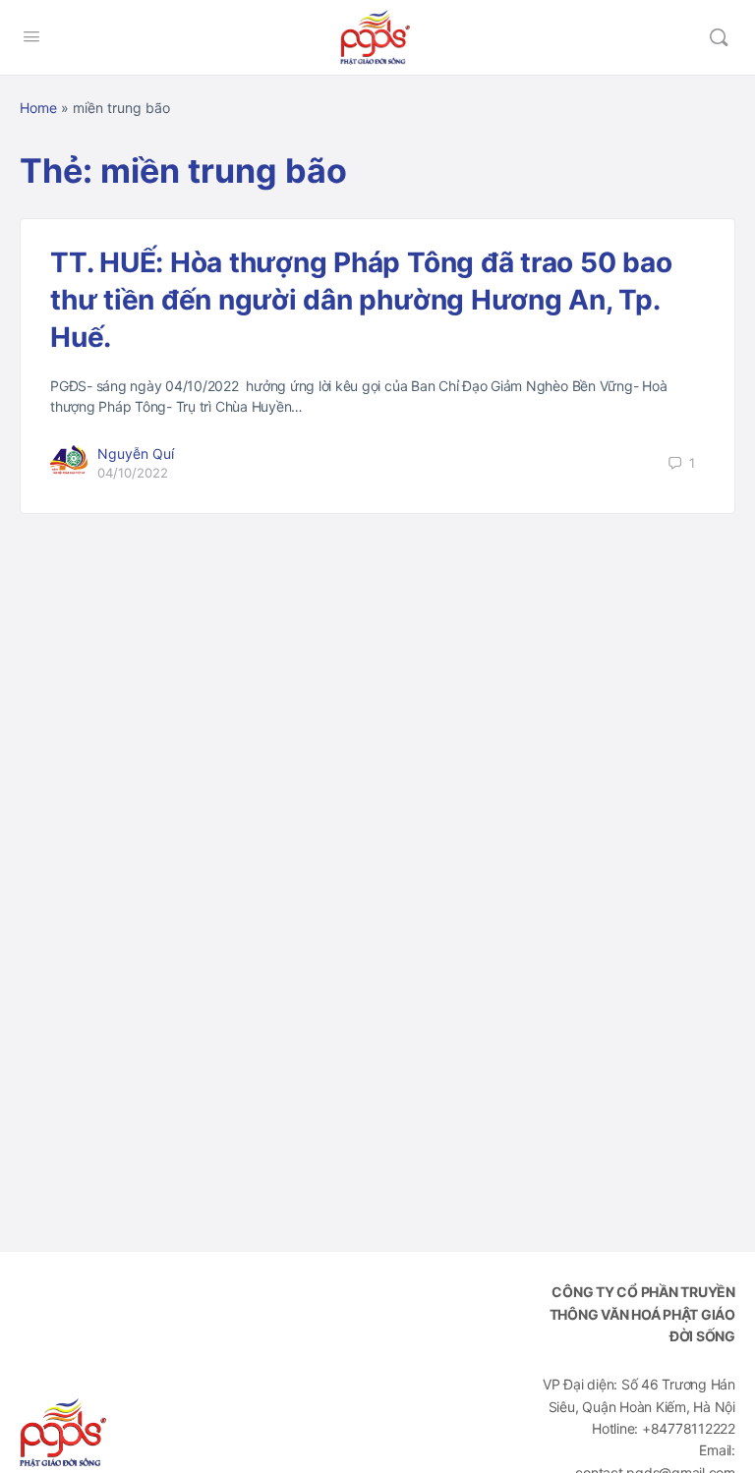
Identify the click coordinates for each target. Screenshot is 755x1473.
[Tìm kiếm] (718, 37)
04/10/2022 (132, 473)
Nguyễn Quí (135, 453)
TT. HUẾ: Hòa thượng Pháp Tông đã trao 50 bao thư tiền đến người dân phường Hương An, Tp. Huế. (360, 300)
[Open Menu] (31, 36)
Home (38, 107)
